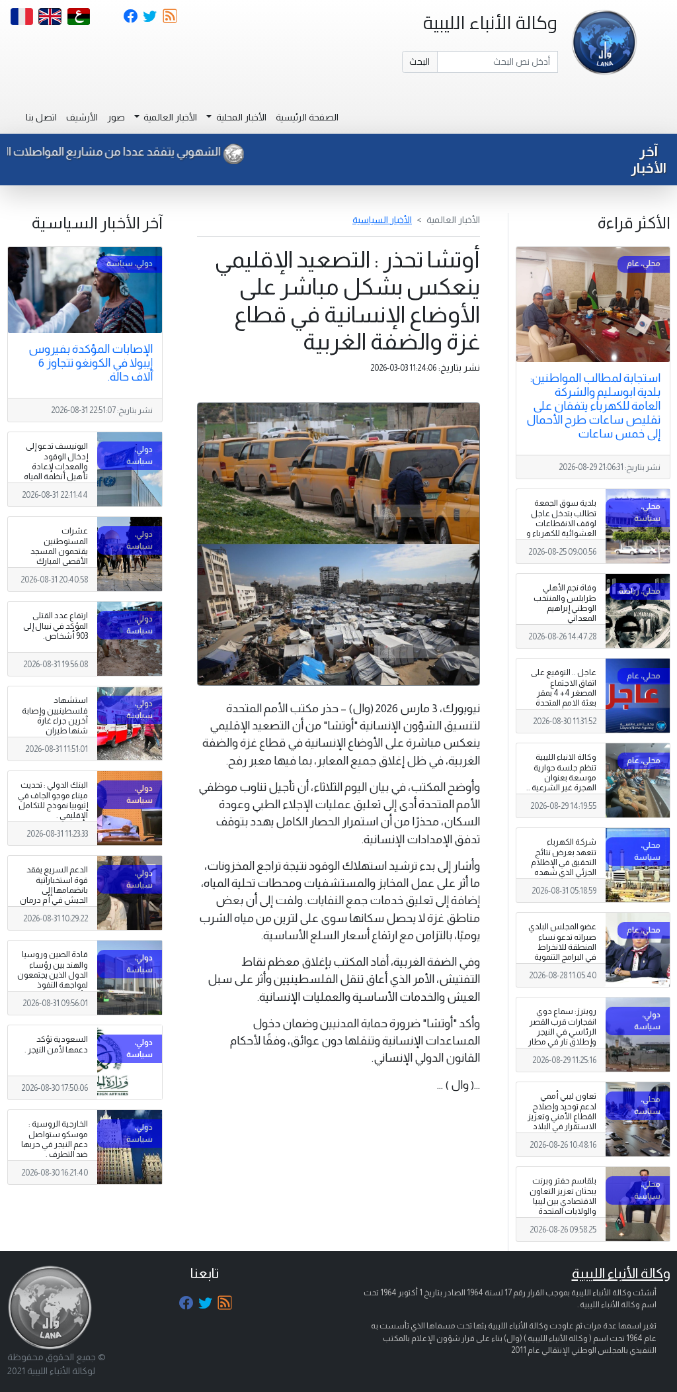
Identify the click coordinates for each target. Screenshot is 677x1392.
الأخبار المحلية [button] (240, 117)
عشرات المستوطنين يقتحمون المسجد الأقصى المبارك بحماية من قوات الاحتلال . (59, 556)
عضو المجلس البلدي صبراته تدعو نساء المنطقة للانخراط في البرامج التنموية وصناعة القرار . (562, 946)
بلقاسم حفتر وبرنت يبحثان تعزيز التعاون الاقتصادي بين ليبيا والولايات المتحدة (563, 1195)
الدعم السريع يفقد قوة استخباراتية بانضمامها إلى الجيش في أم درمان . (54, 889)
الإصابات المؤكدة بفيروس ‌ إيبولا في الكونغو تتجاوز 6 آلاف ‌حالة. (89, 362)
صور (116, 117)
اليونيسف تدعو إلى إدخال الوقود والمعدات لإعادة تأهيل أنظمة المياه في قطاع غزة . (56, 465)
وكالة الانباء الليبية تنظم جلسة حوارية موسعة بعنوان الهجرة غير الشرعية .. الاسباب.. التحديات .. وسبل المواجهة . (561, 782)
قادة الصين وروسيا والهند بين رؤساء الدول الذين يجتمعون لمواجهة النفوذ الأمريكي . (52, 974)
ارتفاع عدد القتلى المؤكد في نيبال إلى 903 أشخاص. (55, 625)
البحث (419, 61)
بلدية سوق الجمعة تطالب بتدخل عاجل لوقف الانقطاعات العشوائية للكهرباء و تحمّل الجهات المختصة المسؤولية (561, 528)
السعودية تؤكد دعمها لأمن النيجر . (56, 1044)
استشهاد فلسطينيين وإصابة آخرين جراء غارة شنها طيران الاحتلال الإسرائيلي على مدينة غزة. (55, 725)
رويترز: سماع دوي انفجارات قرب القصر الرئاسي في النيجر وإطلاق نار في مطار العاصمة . (562, 1031)
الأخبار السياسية (382, 219)
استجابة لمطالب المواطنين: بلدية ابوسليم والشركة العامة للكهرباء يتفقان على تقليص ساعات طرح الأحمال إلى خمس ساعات (593, 405)
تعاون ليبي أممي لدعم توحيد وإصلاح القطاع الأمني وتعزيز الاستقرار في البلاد (562, 1111)
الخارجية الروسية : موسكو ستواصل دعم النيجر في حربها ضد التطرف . (54, 1138)
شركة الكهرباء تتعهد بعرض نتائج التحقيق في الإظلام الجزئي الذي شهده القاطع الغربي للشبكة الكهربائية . (563, 867)
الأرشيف (82, 117)
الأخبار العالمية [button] (169, 117)
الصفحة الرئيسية (307, 117)
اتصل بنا (41, 117)
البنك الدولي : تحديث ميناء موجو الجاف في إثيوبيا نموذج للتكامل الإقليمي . (53, 799)
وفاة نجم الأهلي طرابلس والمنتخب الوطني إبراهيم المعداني (565, 602)
